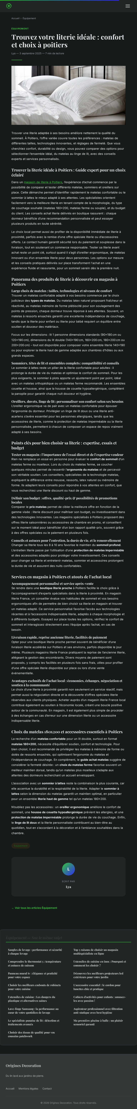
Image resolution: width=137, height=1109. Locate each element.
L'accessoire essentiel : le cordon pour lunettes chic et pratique (97, 987)
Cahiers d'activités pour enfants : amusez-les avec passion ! (99, 998)
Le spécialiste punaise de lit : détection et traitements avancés (33, 1022)
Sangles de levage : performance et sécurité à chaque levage (35, 951)
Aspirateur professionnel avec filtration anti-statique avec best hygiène (98, 1010)
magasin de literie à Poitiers (43, 182)
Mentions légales (28, 1088)
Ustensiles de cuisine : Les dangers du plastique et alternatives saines (31, 998)
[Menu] (127, 6)
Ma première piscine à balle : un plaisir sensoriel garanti (98, 1022)
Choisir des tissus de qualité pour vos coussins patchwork (31, 1034)
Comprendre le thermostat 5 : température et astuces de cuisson (34, 963)
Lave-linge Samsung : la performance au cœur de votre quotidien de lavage (33, 1010)
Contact (47, 1088)
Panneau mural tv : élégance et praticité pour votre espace (32, 975)
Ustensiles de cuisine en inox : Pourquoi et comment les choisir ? (99, 963)
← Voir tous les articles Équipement (34, 908)
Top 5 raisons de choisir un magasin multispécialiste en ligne (95, 951)
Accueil (15, 18)
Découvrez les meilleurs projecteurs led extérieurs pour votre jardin (98, 975)
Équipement (29, 18)
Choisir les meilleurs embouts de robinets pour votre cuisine (34, 987)
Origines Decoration (23, 1065)
